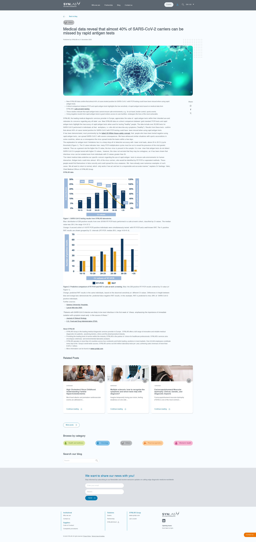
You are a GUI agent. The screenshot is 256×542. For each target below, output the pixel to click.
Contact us (128, 5)
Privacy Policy (87, 536)
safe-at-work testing (81, 109)
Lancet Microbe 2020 (74, 308)
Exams (168, 4)
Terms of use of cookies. (98, 536)
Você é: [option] (89, 492)
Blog (118, 5)
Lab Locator (133, 519)
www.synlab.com (96, 349)
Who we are (96, 5)
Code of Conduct (68, 525)
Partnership (108, 5)
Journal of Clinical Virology (76, 318)
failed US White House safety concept (116, 133)
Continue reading (72, 409)
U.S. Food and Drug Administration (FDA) (82, 321)
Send (90, 498)
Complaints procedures (70, 528)
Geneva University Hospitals (77, 305)
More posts (70, 425)
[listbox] (104, 491)
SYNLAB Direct (112, 522)
